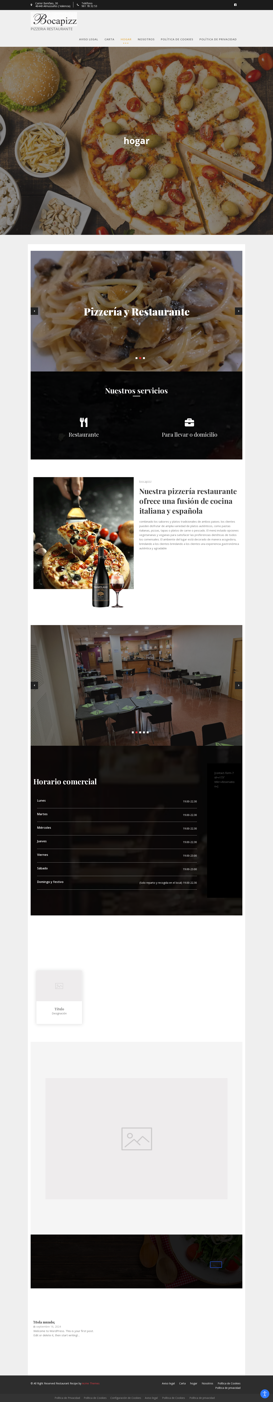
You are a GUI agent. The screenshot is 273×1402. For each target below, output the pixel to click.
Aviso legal (88, 39)
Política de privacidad (218, 39)
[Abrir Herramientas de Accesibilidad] (264, 1393)
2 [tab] (140, 358)
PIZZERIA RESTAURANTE (52, 28)
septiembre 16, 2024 (48, 1326)
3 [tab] (144, 358)
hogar (126, 39)
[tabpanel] (136, 311)
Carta (109, 39)
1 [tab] (136, 358)
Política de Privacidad (67, 1398)
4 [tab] (144, 732)
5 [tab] (148, 732)
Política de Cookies (177, 39)
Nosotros (146, 39)
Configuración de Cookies (125, 1398)
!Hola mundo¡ (44, 1322)
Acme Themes (91, 1383)
